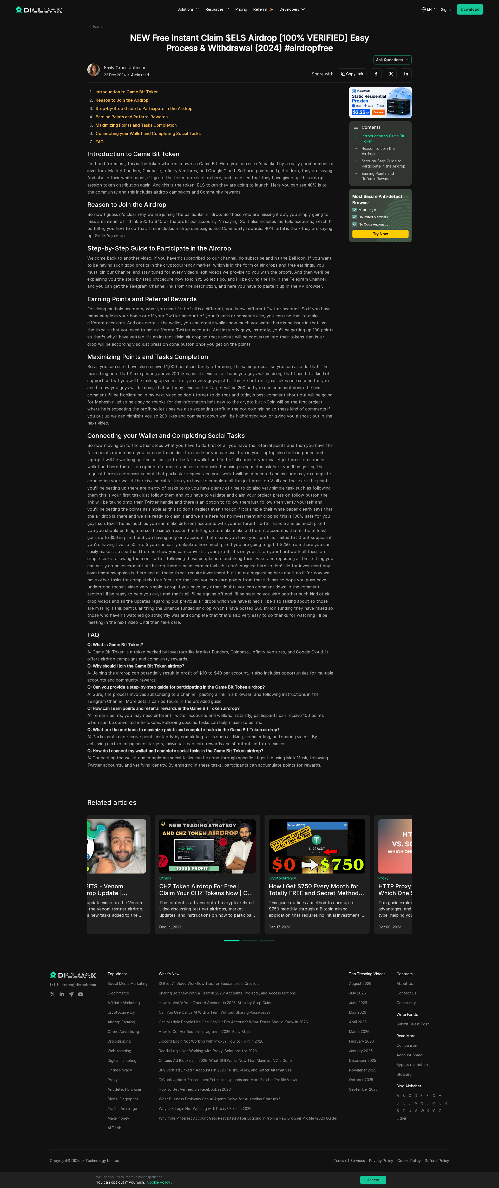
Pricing (241, 9)
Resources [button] (215, 9)
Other (401, 1118)
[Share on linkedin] (61, 994)
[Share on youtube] (80, 994)
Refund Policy (437, 1160)
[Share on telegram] (71, 994)
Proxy (97, 878)
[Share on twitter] (52, 994)
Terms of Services (349, 1160)
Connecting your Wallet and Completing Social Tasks (148, 133)
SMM (205, 878)
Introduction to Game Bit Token (127, 91)
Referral (260, 9)
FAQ (100, 141)
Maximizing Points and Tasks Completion (136, 125)
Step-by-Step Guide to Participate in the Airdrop (144, 108)
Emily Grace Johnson (125, 68)
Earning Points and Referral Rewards (132, 116)
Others (317, 878)
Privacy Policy (381, 1160)
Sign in (446, 9)
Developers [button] (289, 9)
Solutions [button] (186, 9)
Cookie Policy (409, 1160)
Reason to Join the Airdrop (122, 100)
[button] (429, 9)
